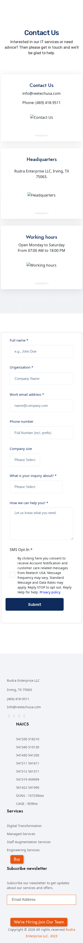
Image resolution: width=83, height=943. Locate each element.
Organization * (21, 367)
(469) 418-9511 (18, 699)
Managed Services (21, 834)
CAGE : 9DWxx (27, 803)
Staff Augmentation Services (29, 842)
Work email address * (27, 394)
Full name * (19, 340)
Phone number (21, 421)
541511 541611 (27, 763)
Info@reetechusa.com (24, 707)
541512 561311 (27, 771)
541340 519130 (27, 747)
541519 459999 (27, 779)
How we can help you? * (29, 502)
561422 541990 (27, 787)
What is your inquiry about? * (33, 475)
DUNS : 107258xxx (30, 795)
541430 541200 (27, 755)
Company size (21, 448)
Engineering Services (23, 850)
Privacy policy (50, 592)
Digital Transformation (24, 826)
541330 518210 (27, 739)
